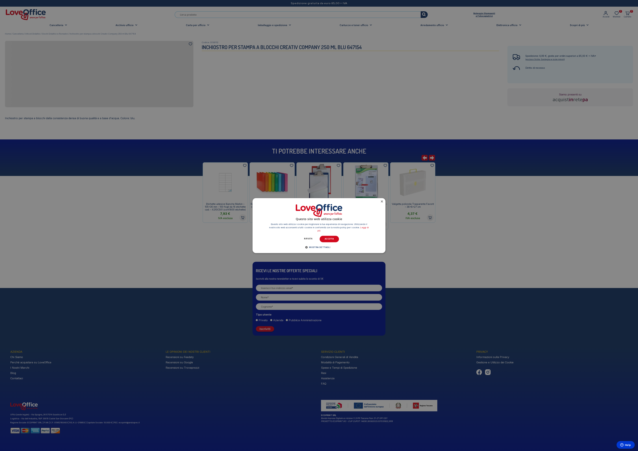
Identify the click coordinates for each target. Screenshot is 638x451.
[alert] (319, 225)
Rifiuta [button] (308, 238)
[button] (319, 247)
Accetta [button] (329, 239)
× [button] (381, 201)
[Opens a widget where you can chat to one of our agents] (625, 445)
